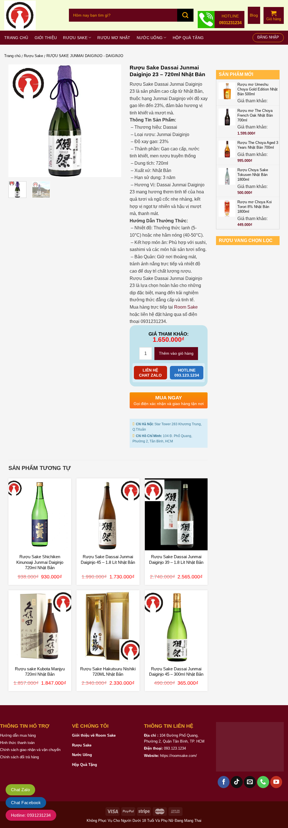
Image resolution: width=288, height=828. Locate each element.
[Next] (112, 120)
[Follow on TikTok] (237, 782)
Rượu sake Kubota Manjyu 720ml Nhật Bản (40, 671)
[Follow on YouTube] (276, 782)
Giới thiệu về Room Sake (94, 735)
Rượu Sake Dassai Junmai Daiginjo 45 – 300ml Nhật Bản (176, 671)
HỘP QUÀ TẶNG (188, 37)
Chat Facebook (26, 802)
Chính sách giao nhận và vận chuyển (30, 750)
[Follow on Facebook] (224, 782)
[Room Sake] (32, 15)
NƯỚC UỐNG (150, 37)
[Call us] (263, 782)
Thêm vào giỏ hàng (176, 353)
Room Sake (186, 307)
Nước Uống (82, 755)
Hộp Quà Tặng (84, 765)
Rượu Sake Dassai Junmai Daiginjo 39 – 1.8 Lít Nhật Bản (176, 559)
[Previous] (18, 120)
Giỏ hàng (273, 19)
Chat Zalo (20, 789)
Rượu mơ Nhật (113, 37)
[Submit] (185, 15)
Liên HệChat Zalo (150, 372)
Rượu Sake (75, 37)
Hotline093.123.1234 (186, 372)
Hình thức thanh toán (17, 743)
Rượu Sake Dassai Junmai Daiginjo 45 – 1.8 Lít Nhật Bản (108, 559)
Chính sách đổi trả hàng (19, 757)
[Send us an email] (250, 782)
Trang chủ (16, 37)
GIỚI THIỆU (46, 37)
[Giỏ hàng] (273, 13)
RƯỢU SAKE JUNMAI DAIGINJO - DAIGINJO (84, 56)
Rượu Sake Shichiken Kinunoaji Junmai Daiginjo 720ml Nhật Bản (39, 562)
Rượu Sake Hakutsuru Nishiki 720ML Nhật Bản (108, 671)
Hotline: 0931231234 (31, 815)
